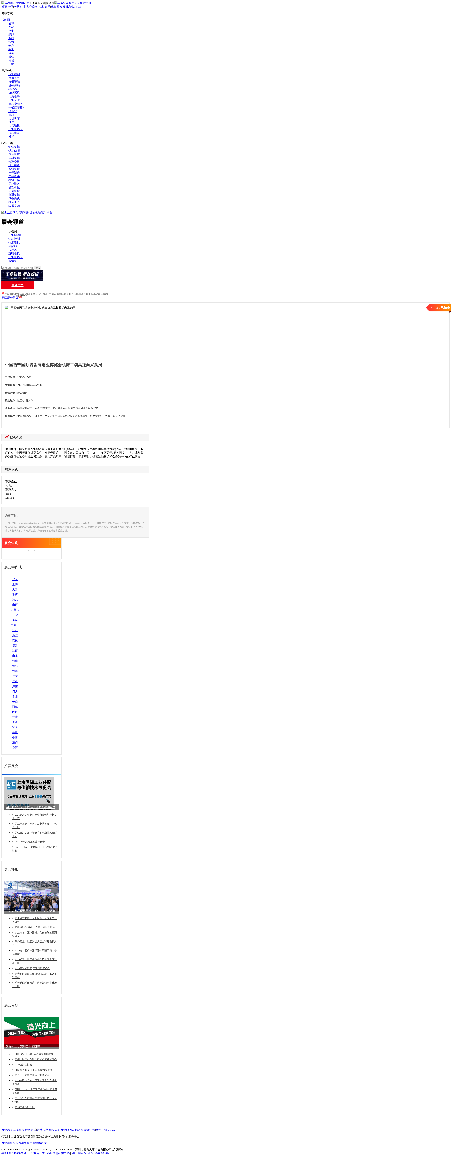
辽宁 (15, 614)
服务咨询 (18, 1142)
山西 (15, 604)
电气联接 (14, 125)
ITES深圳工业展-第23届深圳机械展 (34, 1054)
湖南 (15, 671)
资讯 (10, 6)
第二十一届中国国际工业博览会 (32, 1075)
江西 (15, 650)
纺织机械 (14, 146)
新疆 (15, 732)
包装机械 (14, 168)
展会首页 (18, 285)
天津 (15, 589)
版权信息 (54, 1129)
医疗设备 (14, 183)
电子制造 (14, 172)
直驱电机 (14, 253)
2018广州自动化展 (25, 1107)
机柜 (11, 136)
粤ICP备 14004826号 (13, 1153)
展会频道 (31, 294)
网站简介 (7, 1129)
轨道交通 (14, 161)
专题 (47, 6)
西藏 (15, 706)
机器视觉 (14, 81)
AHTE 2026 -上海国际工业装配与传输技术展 (30, 808)
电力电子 (14, 96)
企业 (23, 6)
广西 (15, 681)
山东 (15, 655)
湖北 (15, 665)
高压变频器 (15, 103)
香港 (15, 737)
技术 (41, 6)
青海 (15, 722)
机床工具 (14, 202)
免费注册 (85, 3)
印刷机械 (14, 191)
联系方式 (30, 1129)
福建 (15, 645)
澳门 (15, 742)
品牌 (29, 6)
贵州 (15, 696)
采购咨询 (29, 1142)
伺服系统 (14, 78)
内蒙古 (15, 609)
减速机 (12, 260)
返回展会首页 (9, 297)
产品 (16, 6)
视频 (53, 6)
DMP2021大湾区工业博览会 (30, 841)
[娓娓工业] (22, 279)
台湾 (15, 747)
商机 (35, 6)
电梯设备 (14, 176)
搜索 (37, 267)
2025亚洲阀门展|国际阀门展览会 (32, 968)
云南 (15, 701)
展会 (60, 6)
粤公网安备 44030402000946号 (91, 1153)
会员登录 (74, 3)
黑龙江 (15, 625)
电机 (11, 114)
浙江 (15, 635)
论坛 (72, 6)
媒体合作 (41, 1142)
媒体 (66, 6)
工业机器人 (15, 129)
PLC (11, 122)
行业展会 (43, 294)
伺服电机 (14, 242)
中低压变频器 (16, 107)
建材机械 (14, 157)
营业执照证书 (36, 1153)
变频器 (12, 246)
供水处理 (14, 150)
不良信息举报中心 (58, 1153)
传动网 (5, 19)
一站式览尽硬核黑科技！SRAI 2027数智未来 (30, 911)
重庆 (15, 594)
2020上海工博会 (23, 1064)
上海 (15, 584)
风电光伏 (14, 198)
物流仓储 (14, 180)
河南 (15, 660)
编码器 (12, 89)
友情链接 (78, 1129)
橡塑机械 (14, 187)
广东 (15, 676)
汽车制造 (14, 165)
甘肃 (15, 716)
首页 (4, 6)
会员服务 (18, 1129)
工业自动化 (15, 235)
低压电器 (14, 132)
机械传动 (14, 85)
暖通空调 (14, 205)
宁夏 (15, 727)
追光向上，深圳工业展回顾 (23, 1046)
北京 (15, 579)
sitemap (112, 1129)
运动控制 (14, 74)
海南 (15, 686)
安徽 (15, 640)
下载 (78, 6)
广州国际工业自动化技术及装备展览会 (36, 1059)
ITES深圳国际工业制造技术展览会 (33, 1070)
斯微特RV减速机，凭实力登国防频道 (35, 927)
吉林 (15, 620)
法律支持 (89, 1129)
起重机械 (14, 194)
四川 (15, 691)
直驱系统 (14, 92)
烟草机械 (14, 154)
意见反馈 (101, 1129)
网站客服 (7, 1142)
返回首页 (24, 3)
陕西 (15, 711)
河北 (15, 599)
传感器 (12, 111)
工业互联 (14, 100)
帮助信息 (42, 1129)
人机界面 (14, 118)
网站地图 (66, 1129)
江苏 (15, 630)
